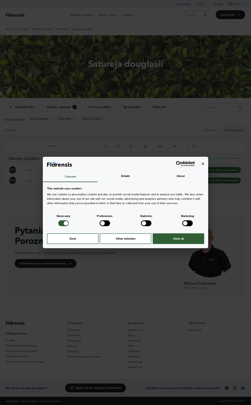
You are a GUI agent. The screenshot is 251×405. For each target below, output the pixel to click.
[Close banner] (203, 163)
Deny (72, 238)
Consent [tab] (70, 176)
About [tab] (181, 176)
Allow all (178, 238)
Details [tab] (125, 176)
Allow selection (125, 238)
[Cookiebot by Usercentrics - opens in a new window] (179, 164)
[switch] (105, 223)
